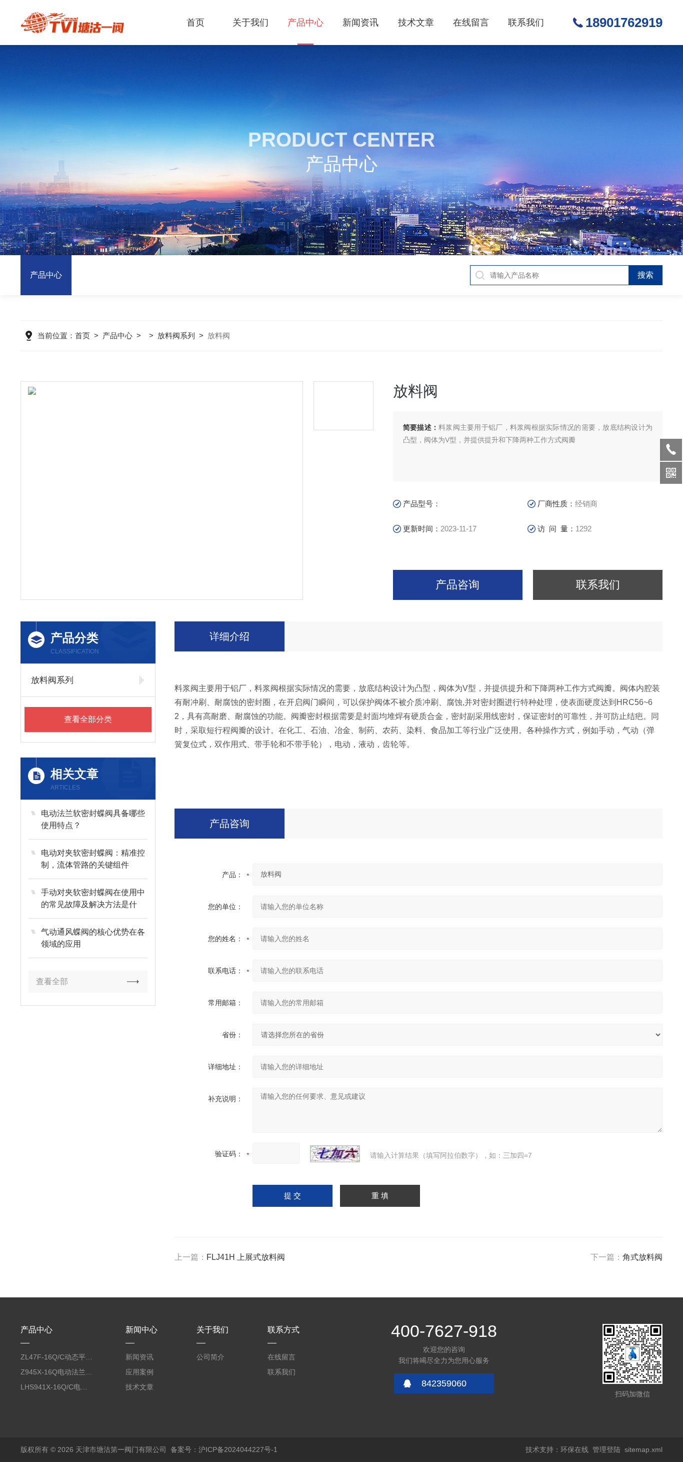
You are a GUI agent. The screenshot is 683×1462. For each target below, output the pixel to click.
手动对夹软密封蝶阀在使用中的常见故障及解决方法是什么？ (93, 899)
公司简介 (210, 1357)
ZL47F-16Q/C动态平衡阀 (57, 1357)
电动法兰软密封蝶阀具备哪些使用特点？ (93, 819)
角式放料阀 (642, 1257)
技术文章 (416, 23)
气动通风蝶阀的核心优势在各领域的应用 (93, 938)
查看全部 (52, 981)
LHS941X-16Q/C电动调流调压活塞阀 (57, 1387)
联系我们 (526, 23)
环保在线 (574, 1449)
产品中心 (306, 23)
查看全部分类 (88, 719)
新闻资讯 (360, 23)
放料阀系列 (176, 335)
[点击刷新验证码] (335, 1153)
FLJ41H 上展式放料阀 (245, 1257)
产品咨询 (458, 584)
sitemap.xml (643, 1449)
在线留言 (471, 23)
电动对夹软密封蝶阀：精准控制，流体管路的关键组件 (93, 859)
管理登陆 (606, 1449)
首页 (195, 23)
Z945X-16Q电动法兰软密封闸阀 (57, 1372)
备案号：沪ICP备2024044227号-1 (224, 1449)
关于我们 (250, 23)
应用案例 (140, 1372)
